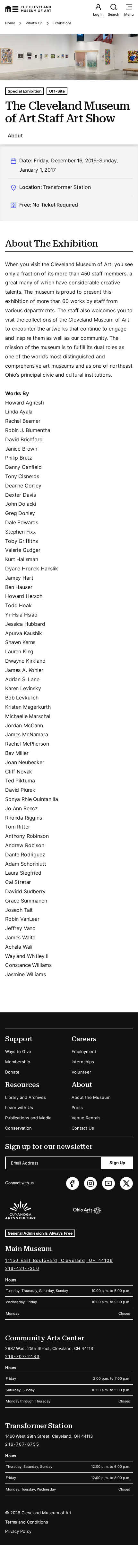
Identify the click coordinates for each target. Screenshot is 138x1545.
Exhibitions (62, 23)
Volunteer (81, 1072)
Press (77, 1107)
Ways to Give (18, 1051)
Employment (84, 1051)
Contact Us (83, 1128)
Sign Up (117, 1162)
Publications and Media (28, 1117)
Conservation (18, 1128)
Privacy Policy (18, 1531)
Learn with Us (19, 1107)
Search (113, 14)
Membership (17, 1061)
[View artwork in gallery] (69, 57)
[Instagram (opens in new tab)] (90, 1183)
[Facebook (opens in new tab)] (72, 1183)
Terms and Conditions (26, 1522)
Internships (83, 1061)
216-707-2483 (22, 1356)
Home (10, 23)
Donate (12, 1072)
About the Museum (91, 1097)
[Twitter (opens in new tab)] (126, 1183)
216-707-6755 (22, 1444)
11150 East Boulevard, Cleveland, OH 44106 (59, 1260)
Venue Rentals (86, 1117)
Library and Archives (25, 1097)
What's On (34, 23)
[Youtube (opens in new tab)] (108, 1183)
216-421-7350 (22, 1268)
